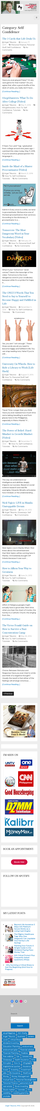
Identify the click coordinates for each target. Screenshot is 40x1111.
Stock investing (21, 1086)
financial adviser (27, 1050)
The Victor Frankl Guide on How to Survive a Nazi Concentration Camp (17, 629)
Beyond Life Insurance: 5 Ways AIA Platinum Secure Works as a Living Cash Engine (24, 928)
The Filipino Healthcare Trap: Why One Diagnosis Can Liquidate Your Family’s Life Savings (24, 938)
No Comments (21, 179)
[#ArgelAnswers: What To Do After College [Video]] (19, 130)
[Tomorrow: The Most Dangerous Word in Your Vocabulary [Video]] (19, 259)
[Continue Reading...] (11, 91)
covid (5, 1040)
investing (15, 1070)
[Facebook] (12, 1001)
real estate (7, 1086)
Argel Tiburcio (10, 42)
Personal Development (26, 1080)
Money (6, 1076)
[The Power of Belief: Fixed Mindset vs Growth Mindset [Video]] (19, 464)
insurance (27, 1066)
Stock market (9, 1090)
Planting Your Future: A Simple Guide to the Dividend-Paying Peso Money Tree (24, 949)
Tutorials (17, 110)
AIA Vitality (22, 1033)
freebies (24, 1053)
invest (5, 1070)
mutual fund (8, 1080)
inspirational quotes (11, 1066)
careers (31, 1036)
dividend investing (11, 1043)
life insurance (14, 1073)
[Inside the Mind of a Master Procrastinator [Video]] (19, 195)
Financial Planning (11, 1053)
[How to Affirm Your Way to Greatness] (19, 593)
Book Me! (19, 862)
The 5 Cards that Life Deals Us (18, 38)
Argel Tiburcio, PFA (12, 1106)
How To (19, 108)
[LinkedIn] (16, 1001)
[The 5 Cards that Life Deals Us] (19, 66)
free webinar (8, 1056)
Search (14, 1014)
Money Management (20, 1076)
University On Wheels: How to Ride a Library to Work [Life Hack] (18, 368)
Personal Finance (18, 45)
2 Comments (22, 515)
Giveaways (22, 512)
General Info (27, 1056)
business (21, 1036)
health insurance (22, 1060)
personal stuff (26, 1083)
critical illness (16, 1040)
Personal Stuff (25, 243)
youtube (6, 1096)
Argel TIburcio (9, 1036)
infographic (27, 1063)
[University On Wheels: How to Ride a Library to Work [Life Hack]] (19, 396)
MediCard (27, 1073)
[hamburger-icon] (36, 17)
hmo (33, 1060)
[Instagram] (21, 1001)
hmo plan (7, 1063)
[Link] (12, 1006)
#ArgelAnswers (9, 108)
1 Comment (20, 312)
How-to (17, 1063)
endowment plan (10, 1050)
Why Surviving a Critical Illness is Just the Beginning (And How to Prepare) (19, 967)
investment (26, 1070)
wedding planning (20, 1093)
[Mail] (25, 1001)
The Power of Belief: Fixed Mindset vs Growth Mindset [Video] (17, 434)
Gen (18, 1056)
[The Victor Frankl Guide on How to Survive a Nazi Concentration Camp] (19, 657)
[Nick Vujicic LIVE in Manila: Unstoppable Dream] (19, 532)
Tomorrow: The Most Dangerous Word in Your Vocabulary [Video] (15, 234)
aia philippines (9, 1033)
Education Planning (11, 1046)
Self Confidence (14, 47)
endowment (27, 1046)
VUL (29, 1090)
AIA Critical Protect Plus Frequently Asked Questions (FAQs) (24, 957)
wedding (7, 1093)
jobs (5, 1073)
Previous (8, 694)
